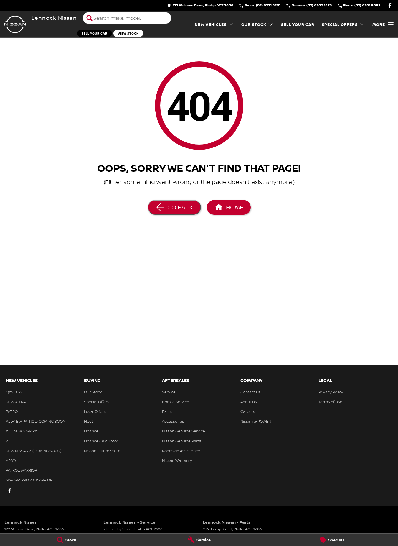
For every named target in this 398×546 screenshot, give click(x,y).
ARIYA (11, 460)
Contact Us (250, 392)
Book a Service (175, 401)
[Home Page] (15, 24)
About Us (248, 401)
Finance (91, 431)
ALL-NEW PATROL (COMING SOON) (36, 421)
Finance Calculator (101, 441)
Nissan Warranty (177, 460)
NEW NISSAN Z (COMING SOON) (34, 450)
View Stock (128, 33)
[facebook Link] (390, 5)
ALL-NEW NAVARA (21, 431)
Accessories (173, 421)
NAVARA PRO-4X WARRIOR (29, 480)
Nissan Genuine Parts (181, 441)
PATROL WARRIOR (21, 470)
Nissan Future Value (102, 450)
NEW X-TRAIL (17, 401)
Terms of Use (330, 401)
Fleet (88, 421)
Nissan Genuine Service (183, 431)
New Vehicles (211, 24)
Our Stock (253, 24)
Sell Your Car (95, 33)
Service (169, 392)
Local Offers (95, 411)
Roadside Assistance (181, 450)
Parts (167, 411)
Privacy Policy (330, 392)
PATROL (13, 411)
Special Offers (340, 24)
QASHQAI (14, 392)
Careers (247, 411)
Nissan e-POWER (255, 421)
